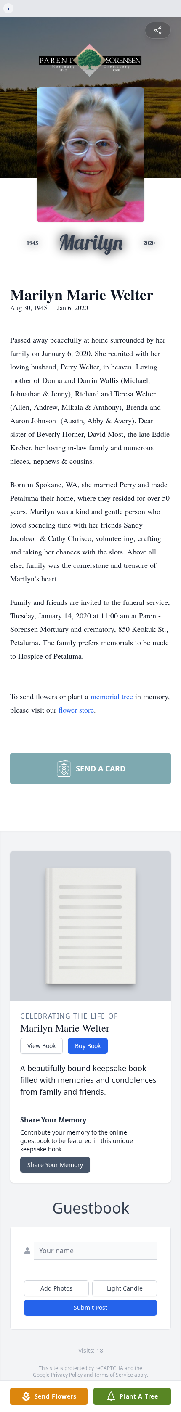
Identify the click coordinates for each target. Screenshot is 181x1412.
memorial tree (111, 696)
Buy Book (88, 1046)
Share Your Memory (55, 1165)
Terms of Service (113, 1374)
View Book (41, 1046)
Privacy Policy (67, 1374)
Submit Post (90, 1308)
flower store (76, 710)
